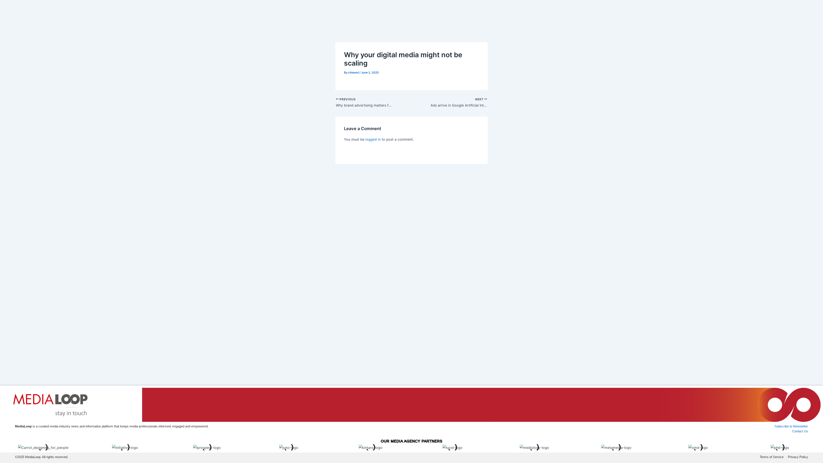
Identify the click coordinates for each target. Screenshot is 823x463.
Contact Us (800, 431)
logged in (373, 139)
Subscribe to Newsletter (791, 426)
